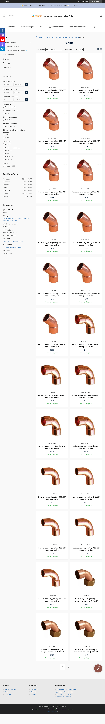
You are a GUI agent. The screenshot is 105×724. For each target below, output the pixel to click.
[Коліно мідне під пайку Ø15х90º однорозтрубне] (52, 476)
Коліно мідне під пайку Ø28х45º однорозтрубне (86, 295)
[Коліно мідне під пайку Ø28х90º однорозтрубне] (86, 527)
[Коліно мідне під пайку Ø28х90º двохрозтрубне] (52, 425)
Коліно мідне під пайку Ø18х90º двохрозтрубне (52, 396)
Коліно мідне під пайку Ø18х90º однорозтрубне (86, 498)
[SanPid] (37, 16)
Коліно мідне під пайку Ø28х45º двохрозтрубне (86, 142)
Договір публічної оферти (65, 692)
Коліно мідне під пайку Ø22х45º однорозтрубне (52, 295)
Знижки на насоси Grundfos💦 (15, 51)
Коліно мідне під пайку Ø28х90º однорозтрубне (86, 549)
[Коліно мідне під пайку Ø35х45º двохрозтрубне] (52, 171)
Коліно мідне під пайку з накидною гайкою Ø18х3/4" (52, 651)
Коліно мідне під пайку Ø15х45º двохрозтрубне (52, 91)
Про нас (6, 63)
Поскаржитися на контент (45, 710)
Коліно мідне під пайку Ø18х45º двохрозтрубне (86, 91)
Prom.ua (63, 706)
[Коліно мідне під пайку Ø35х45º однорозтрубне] (52, 324)
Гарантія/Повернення (78, 27)
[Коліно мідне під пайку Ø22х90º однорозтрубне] (52, 527)
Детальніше (77, 5)
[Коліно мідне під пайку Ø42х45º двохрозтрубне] (86, 171)
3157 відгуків (84, 1)
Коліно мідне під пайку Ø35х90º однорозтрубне (52, 600)
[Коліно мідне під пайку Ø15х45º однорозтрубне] (52, 222)
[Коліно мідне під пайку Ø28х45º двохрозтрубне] (86, 120)
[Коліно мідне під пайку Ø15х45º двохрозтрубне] (52, 69)
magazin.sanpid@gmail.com (13, 241)
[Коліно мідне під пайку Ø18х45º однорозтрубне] (86, 222)
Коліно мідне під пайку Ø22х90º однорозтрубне (52, 549)
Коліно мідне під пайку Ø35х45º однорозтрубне (52, 346)
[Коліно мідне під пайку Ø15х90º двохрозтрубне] (86, 324)
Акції (42, 27)
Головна (11, 27)
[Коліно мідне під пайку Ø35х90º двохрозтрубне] (86, 425)
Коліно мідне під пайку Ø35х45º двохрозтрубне (52, 193)
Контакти (7, 67)
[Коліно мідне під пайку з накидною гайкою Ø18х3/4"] (52, 629)
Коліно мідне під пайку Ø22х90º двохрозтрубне (86, 396)
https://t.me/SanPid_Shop (12, 247)
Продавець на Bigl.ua (52, 708)
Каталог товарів (27, 27)
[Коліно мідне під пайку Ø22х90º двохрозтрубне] (86, 374)
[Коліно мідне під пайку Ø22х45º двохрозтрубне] (52, 120)
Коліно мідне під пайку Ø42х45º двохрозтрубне (86, 193)
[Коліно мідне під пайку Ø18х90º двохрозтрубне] (52, 374)
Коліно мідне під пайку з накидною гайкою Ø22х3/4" (86, 651)
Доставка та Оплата (63, 694)
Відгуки (6, 59)
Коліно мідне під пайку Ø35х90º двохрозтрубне (86, 447)
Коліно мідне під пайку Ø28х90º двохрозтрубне (52, 447)
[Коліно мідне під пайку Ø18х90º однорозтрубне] (86, 476)
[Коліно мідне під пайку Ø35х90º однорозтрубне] (52, 578)
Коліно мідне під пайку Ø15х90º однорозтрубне (52, 498)
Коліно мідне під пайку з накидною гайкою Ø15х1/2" (86, 600)
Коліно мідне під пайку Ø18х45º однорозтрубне (86, 244)
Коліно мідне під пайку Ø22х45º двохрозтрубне (52, 142)
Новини (8, 694)
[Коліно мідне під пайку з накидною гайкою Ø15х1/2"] (86, 578)
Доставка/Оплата (56, 27)
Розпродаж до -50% (11, 47)
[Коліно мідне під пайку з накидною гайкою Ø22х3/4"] (86, 629)
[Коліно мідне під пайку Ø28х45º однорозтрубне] (86, 273)
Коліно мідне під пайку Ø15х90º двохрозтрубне (86, 346)
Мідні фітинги (74, 37)
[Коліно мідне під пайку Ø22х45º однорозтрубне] (52, 273)
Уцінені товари (9, 55)
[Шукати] (4, 16)
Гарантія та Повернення (65, 697)
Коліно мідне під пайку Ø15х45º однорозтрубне (52, 244)
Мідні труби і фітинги (59, 37)
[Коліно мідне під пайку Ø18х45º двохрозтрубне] (86, 69)
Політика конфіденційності (66, 689)
